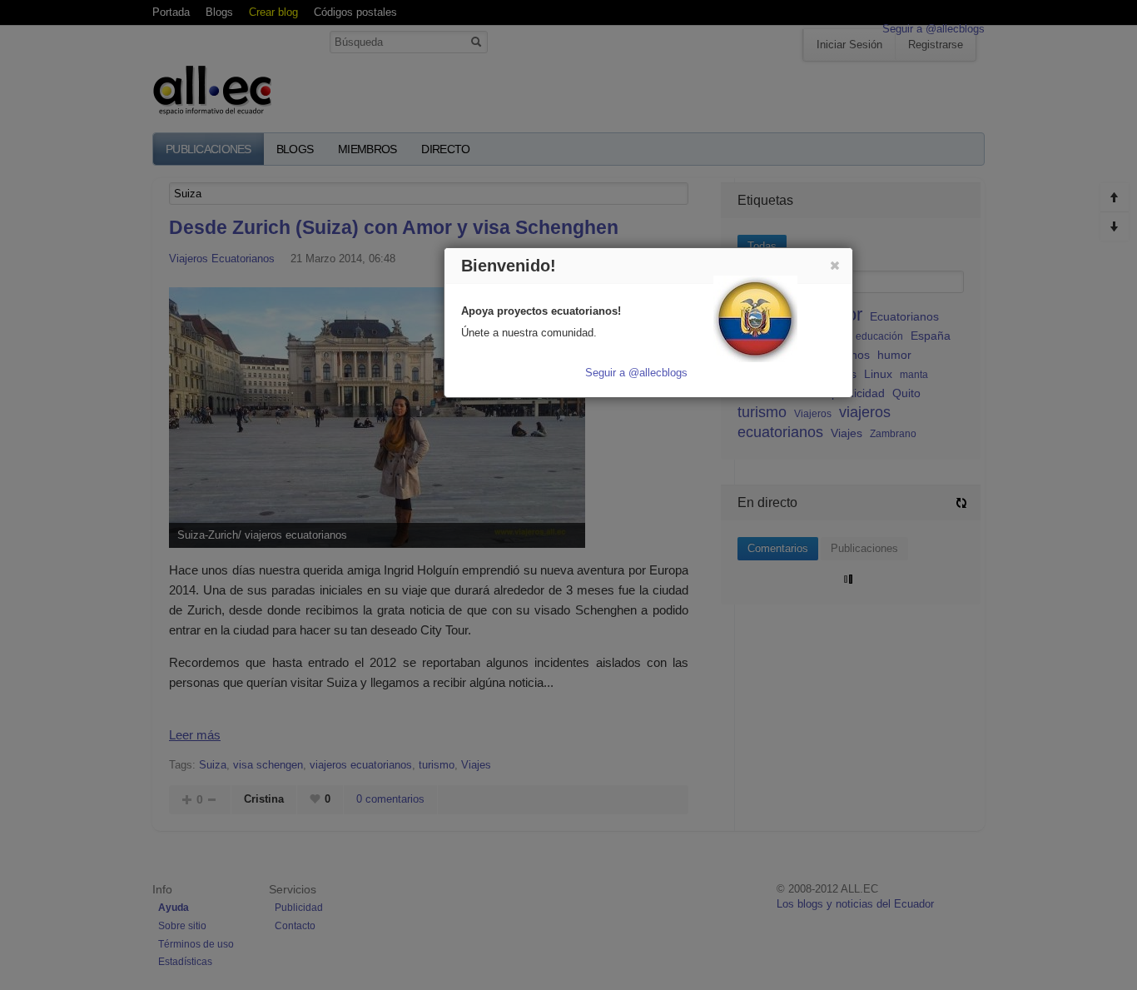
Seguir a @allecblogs (636, 372)
